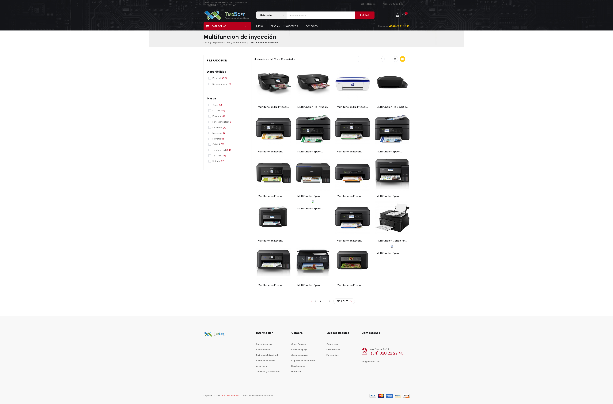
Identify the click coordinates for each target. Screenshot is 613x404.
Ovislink (218, 144)
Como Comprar (298, 344)
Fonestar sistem (222, 122)
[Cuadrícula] (402, 59)
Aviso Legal (261, 366)
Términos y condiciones (268, 371)
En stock (219, 78)
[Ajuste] (397, 15)
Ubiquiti (218, 161)
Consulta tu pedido (393, 4)
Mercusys (219, 133)
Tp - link (219, 155)
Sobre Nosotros (369, 4)
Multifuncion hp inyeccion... (273, 107)
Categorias (332, 344)
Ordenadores (333, 349)
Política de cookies (265, 360)
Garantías (296, 371)
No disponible (221, 84)
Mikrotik (218, 138)
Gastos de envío (299, 355)
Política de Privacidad (267, 355)
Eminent (218, 116)
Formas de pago (299, 349)
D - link (218, 110)
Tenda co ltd (221, 150)
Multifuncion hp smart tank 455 (392, 107)
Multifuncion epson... (270, 151)
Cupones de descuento (303, 360)
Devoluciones (298, 366)
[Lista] (395, 59)
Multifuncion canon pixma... (392, 240)
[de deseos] (404, 15)
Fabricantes (332, 355)
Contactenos (263, 349)
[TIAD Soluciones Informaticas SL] (215, 336)
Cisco (217, 105)
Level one (219, 127)
